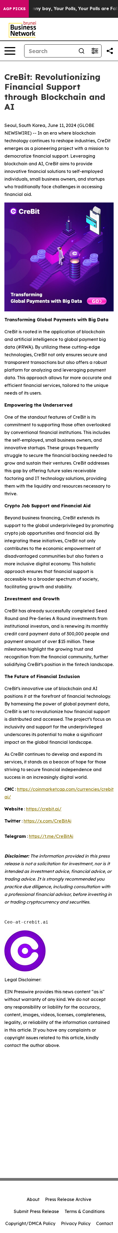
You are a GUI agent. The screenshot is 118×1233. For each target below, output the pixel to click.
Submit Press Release (36, 1211)
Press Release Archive (68, 1199)
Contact (104, 1223)
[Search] (81, 51)
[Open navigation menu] (9, 50)
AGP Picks (14, 8)
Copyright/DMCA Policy (30, 1223)
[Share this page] (110, 50)
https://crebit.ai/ (43, 809)
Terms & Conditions (84, 1211)
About (33, 1199)
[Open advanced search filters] (94, 51)
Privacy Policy (76, 1223)
